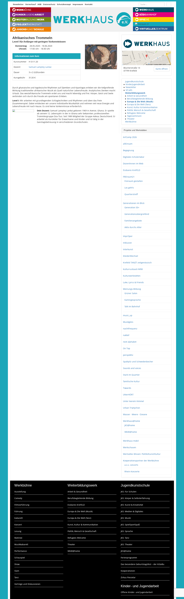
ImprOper (128, 236)
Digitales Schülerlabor (133, 157)
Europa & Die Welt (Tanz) (139, 104)
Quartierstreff (131, 194)
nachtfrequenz (130, 328)
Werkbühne (130, 121)
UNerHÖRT (128, 394)
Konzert (18, 524)
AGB (39, 4)
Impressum (78, 4)
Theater (131, 118)
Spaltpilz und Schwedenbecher (138, 361)
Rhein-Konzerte (131, 471)
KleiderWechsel (130, 256)
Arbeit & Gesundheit (137, 95)
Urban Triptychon (131, 407)
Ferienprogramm (129, 557)
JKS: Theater (126, 544)
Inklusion (127, 242)
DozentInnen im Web (133, 163)
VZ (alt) (129, 90)
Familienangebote (133, 220)
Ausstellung (20, 491)
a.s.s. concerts (131, 465)
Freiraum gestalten (133, 181)
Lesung (17, 531)
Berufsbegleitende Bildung (140, 98)
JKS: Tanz (125, 537)
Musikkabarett (21, 544)
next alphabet (129, 341)
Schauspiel (19, 557)
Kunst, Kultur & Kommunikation (142, 107)
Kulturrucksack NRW (133, 269)
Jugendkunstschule (134, 81)
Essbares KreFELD (131, 170)
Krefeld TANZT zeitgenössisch (137, 262)
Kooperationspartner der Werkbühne (141, 460)
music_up (127, 315)
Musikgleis (128, 322)
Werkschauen (129, 447)
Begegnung (128, 150)
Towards (127, 388)
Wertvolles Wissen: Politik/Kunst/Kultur (142, 454)
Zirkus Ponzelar (128, 577)
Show (17, 564)
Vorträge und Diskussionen (27, 584)
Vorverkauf (30, 4)
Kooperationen (128, 570)
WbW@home (130, 432)
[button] (124, 81)
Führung (18, 511)
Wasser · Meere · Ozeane (135, 414)
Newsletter (18, 4)
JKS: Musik (126, 518)
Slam (16, 570)
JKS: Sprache (127, 531)
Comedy (18, 498)
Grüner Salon (130, 293)
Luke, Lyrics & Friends (133, 282)
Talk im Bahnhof (132, 306)
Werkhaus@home (131, 421)
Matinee (18, 537)
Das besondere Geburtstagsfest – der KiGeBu (142, 564)
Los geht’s (129, 187)
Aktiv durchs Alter (133, 227)
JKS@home (129, 425)
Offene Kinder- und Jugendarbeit (137, 592)
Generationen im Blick (133, 203)
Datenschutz (49, 4)
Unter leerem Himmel (133, 401)
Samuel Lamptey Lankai (40, 67)
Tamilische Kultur (131, 381)
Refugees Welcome (136, 113)
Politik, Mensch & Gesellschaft (141, 110)
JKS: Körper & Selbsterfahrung (135, 498)
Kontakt (89, 4)
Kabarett (18, 518)
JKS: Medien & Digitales (132, 511)
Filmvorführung (21, 504)
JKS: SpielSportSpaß (130, 524)
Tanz (16, 577)
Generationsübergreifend (136, 214)
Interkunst (128, 249)
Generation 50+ (131, 207)
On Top (126, 348)
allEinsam (127, 143)
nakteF (126, 335)
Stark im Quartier (131, 374)
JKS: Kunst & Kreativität (132, 504)
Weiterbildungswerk (135, 93)
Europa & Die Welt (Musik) (140, 101)
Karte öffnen (162, 68)
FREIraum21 (129, 176)
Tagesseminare (134, 116)
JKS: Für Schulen (128, 491)
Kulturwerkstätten (131, 275)
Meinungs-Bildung (132, 289)
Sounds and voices (132, 368)
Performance (20, 551)
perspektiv (128, 355)
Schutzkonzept (64, 4)
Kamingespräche (132, 299)
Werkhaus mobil (131, 440)
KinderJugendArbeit (135, 84)
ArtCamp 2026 (130, 137)
